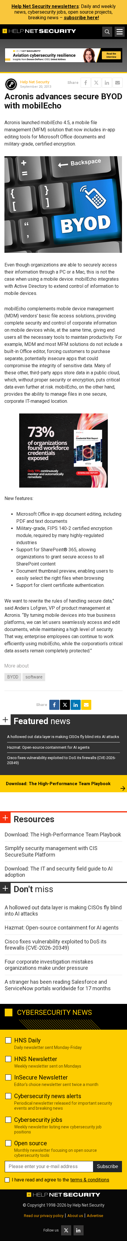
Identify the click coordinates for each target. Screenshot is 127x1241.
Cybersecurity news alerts (47, 1096)
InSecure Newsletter (41, 1077)
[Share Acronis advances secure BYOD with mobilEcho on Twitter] (96, 83)
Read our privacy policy (44, 1215)
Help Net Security (34, 82)
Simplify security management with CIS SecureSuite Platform (51, 851)
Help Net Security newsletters (45, 6)
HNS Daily (27, 1040)
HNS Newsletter (35, 1059)
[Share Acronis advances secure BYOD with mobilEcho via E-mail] (118, 83)
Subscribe (107, 1166)
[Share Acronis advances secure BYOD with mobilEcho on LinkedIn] (107, 83)
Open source (30, 1143)
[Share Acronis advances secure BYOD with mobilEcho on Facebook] (86, 83)
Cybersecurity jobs (38, 1119)
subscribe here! (81, 17)
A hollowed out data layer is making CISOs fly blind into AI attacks (63, 736)
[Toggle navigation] (120, 32)
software (33, 677)
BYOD (12, 677)
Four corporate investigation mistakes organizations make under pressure (49, 965)
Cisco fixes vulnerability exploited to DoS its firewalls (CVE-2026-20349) (56, 944)
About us (75, 1215)
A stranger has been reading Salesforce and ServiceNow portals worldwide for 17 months (58, 985)
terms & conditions (89, 1180)
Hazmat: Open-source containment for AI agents (48, 747)
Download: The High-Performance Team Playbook (58, 783)
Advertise (95, 1215)
